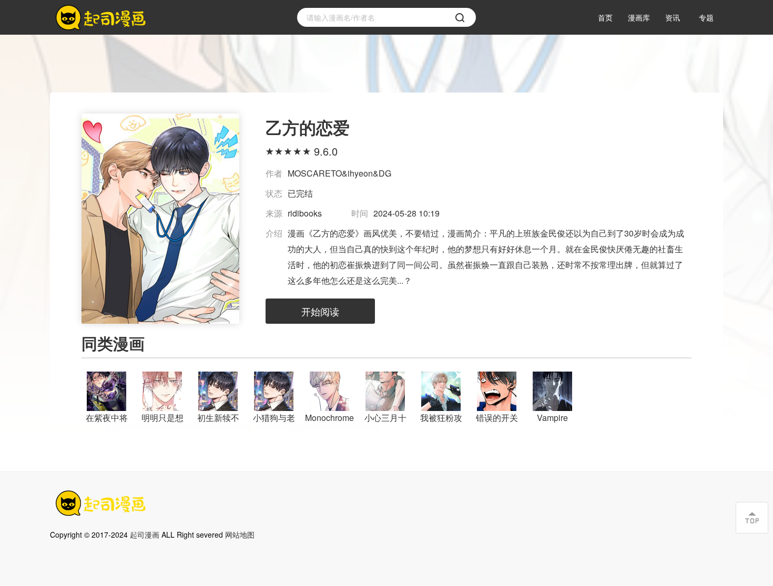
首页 (605, 17)
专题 (706, 17)
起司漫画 (144, 534)
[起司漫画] (102, 17)
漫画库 (639, 17)
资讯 (672, 17)
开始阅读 (320, 311)
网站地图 (240, 534)
